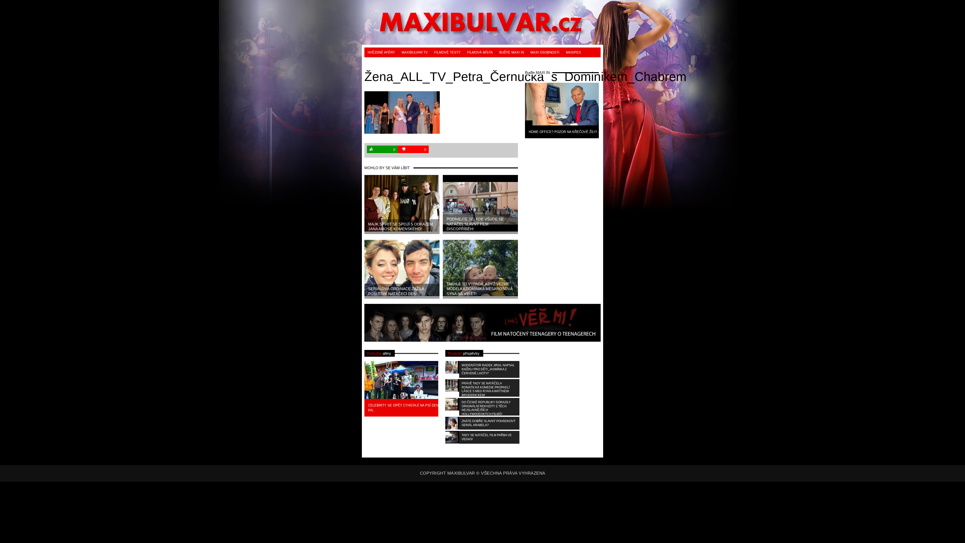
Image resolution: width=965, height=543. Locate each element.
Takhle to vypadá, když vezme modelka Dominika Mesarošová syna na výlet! (480, 289)
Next (607, 109)
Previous (516, 109)
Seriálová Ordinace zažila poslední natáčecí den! (396, 291)
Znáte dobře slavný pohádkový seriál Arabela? (488, 423)
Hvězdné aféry (381, 52)
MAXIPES (573, 52)
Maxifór (399, 62)
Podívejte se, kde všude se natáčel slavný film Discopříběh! (475, 224)
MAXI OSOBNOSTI (544, 52)
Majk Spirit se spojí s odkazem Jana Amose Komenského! (400, 226)
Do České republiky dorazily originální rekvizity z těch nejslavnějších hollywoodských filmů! (486, 408)
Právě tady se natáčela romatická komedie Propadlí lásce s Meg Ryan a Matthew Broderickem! (486, 389)
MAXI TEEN (377, 62)
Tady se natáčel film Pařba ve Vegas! (487, 437)
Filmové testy (447, 52)
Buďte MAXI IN (511, 52)
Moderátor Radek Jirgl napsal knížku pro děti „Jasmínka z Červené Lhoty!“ (488, 369)
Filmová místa (480, 52)
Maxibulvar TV (415, 52)
